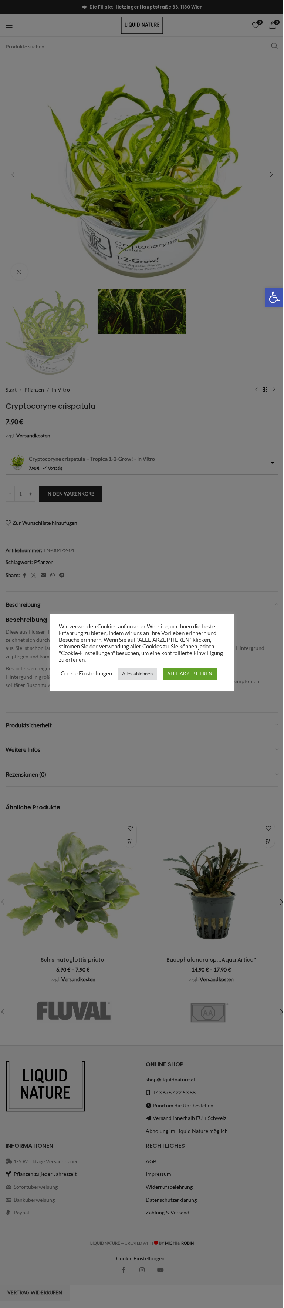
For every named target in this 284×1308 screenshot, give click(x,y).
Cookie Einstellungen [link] (86, 673)
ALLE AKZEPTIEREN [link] (189, 674)
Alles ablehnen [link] (137, 674)
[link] (274, 297)
